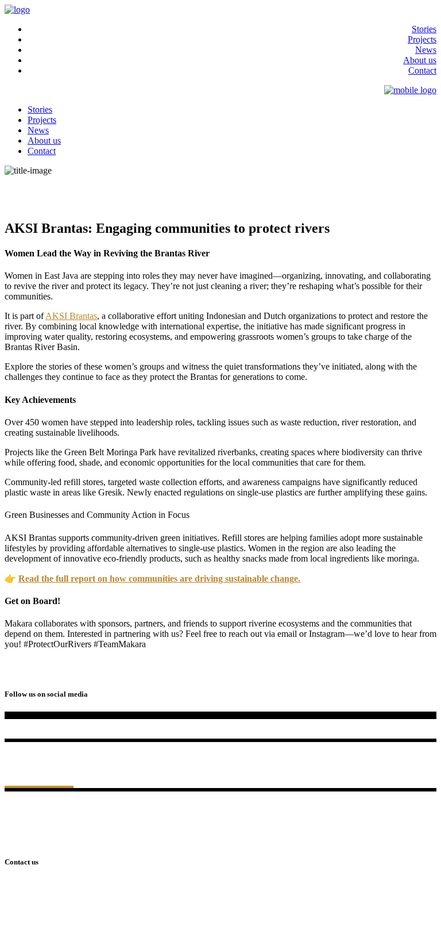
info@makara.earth (39, 915)
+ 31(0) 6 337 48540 (42, 905)
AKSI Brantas (71, 316)
